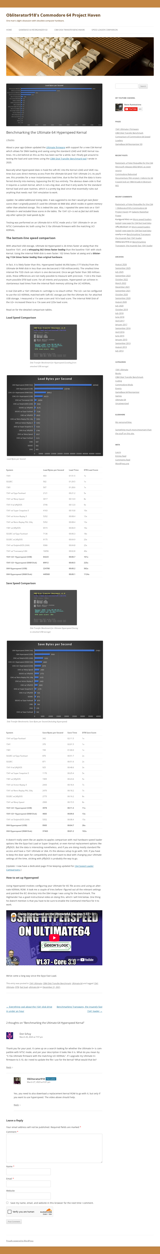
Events (118, 388)
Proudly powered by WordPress (19, 1240)
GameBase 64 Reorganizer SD (33, 29)
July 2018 (119, 313)
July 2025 (119, 271)
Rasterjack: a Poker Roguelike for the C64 (134, 163)
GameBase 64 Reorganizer (127, 392)
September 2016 (122, 328)
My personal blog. (123, 422)
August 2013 (121, 347)
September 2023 (122, 275)
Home (9, 29)
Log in (118, 452)
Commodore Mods (124, 384)
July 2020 (119, 305)
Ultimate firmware (55, 147)
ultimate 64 (34, 987)
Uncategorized (122, 403)
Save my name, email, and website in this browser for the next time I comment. (52, 1202)
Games (118, 395)
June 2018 (119, 317)
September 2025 (122, 268)
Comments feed (122, 459)
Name (10, 1166)
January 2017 (121, 324)
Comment (12, 1131)
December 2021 (122, 287)
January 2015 (121, 339)
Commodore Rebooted (126, 174)
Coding (118, 380)
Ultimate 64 (77, 983)
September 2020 (122, 298)
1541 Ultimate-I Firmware (127, 129)
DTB (17, 987)
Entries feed (120, 456)
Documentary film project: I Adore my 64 (134, 178)
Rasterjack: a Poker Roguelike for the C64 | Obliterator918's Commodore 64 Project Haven (134, 208)
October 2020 (121, 294)
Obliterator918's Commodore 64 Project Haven (53, 15)
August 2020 (121, 302)
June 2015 (119, 335)
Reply (8, 1067)
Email (10, 1178)
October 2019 (121, 309)
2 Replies (10, 140)
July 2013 (119, 350)
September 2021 (122, 290)
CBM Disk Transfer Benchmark (69, 29)
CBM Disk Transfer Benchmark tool (68, 158)
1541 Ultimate (35, 983)
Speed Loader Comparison (105, 29)
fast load (24, 987)
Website (10, 1190)
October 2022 (121, 279)
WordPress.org (122, 463)
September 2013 (122, 343)
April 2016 (119, 332)
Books (118, 373)
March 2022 (120, 283)
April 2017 (119, 320)
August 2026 (121, 264)
